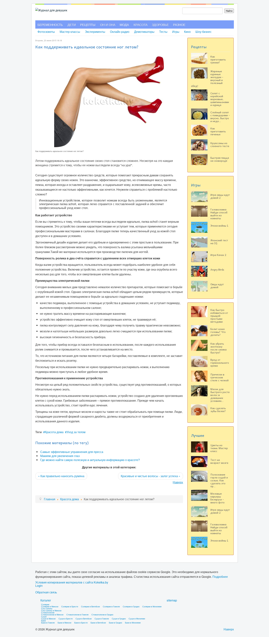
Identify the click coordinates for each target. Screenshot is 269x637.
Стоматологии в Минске (52, 614)
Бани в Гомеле (48, 622)
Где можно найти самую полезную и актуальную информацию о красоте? (90, 460)
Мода (124, 24)
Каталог (45, 600)
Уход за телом (76, 432)
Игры (175, 32)
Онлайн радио (119, 32)
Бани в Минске (64, 622)
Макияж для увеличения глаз (60, 456)
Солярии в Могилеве (152, 606)
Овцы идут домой (217, 285)
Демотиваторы (144, 32)
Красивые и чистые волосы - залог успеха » (150, 476)
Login (39, 585)
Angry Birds (217, 269)
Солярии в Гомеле (111, 606)
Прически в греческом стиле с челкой (219, 377)
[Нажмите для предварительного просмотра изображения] (109, 101)
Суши (43, 616)
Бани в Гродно (115, 622)
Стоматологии (47, 612)
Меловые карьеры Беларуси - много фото (217, 497)
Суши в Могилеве (137, 618)
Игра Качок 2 (218, 255)
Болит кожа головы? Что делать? (218, 332)
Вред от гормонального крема (219, 363)
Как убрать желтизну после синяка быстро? (218, 348)
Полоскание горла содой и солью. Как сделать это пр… (219, 480)
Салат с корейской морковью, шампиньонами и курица (219, 99)
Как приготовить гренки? (218, 59)
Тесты (163, 32)
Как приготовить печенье (218, 131)
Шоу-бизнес (203, 32)
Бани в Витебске (98, 622)
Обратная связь (46, 592)
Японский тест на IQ (219, 241)
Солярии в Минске (49, 606)
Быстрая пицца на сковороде (219, 159)
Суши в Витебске (84, 618)
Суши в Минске (48, 618)
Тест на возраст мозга (219, 461)
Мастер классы (70, 32)
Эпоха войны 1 (219, 225)
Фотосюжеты (46, 32)
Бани (43, 620)
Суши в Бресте (66, 618)
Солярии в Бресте (69, 606)
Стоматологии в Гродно (102, 614)
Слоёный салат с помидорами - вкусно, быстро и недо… (220, 116)
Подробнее (220, 576)
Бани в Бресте (81, 622)
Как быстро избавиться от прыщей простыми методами (219, 316)
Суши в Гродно (119, 618)
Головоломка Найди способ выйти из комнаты (218, 213)
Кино (187, 32)
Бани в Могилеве (133, 622)
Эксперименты (95, 32)
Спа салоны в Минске (51, 610)
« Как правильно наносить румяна (61, 476)
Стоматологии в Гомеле (77, 614)
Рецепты (87, 24)
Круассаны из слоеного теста (219, 144)
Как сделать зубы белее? (218, 409)
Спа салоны (46, 608)
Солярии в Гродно (131, 606)
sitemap (172, 600)
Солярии (45, 604)
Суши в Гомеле (102, 618)
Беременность (50, 24)
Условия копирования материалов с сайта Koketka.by (71, 582)
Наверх (178, 482)
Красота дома (54, 432)
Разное (179, 24)
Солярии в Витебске (90, 606)
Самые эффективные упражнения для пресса (71, 452)
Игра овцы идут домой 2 (220, 196)
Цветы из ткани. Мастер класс (219, 448)
